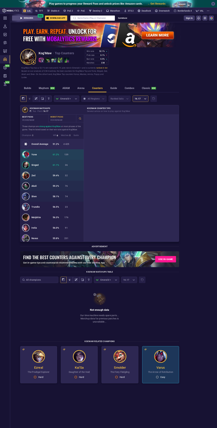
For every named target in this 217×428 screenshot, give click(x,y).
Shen (33, 74)
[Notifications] (198, 18)
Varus (76, 74)
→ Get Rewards (156, 3)
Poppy (97, 74)
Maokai (83, 74)
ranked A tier (101, 68)
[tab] (27, 88)
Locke (24, 77)
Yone (94, 71)
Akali (23, 74)
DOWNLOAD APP (57, 18)
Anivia (90, 74)
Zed (105, 71)
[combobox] (92, 18)
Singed (100, 71)
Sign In (189, 18)
